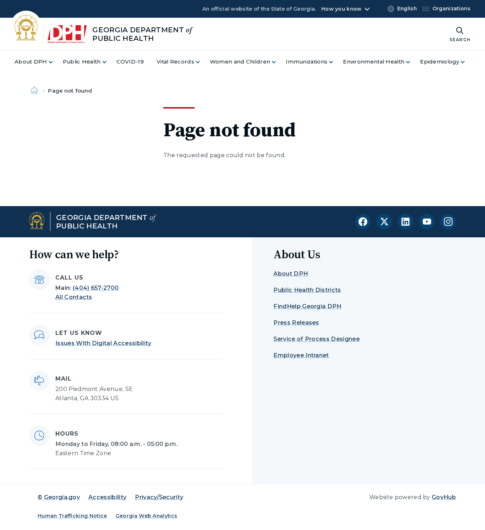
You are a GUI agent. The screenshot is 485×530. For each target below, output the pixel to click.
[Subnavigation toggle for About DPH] (55, 62)
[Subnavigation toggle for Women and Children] (278, 62)
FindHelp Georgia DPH (307, 306)
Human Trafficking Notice (72, 516)
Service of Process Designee (316, 339)
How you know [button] (341, 9)
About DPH (290, 273)
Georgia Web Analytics (147, 516)
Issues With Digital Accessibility (103, 343)
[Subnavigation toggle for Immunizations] (335, 62)
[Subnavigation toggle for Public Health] (108, 62)
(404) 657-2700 (96, 288)
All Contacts (73, 297)
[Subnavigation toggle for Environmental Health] (412, 62)
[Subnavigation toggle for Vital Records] (202, 62)
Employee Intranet (301, 355)
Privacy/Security (159, 497)
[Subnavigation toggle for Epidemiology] (467, 62)
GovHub (444, 497)
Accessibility (107, 497)
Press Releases (296, 322)
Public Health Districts (307, 290)
